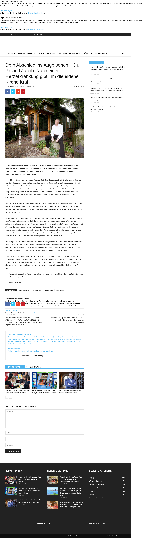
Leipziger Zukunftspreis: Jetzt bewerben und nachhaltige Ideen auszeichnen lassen (106, 99)
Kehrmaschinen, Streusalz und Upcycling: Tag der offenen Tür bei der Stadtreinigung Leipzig (106, 89)
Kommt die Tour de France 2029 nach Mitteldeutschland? (103, 80)
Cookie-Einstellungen (74, 536)
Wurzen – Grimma (26, 53)
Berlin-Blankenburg (24, 290)
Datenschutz (87, 536)
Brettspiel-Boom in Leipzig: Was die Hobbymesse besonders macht (107, 108)
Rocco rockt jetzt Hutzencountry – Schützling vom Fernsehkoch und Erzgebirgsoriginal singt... (71, 504)
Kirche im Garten (38, 290)
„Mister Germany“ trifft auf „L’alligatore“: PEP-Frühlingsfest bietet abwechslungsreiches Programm (67, 320)
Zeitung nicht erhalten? (11, 34)
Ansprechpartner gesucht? (27, 34)
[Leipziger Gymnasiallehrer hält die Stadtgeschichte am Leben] (71, 380)
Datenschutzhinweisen (36, 13)
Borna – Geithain (46, 53)
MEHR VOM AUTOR (33, 367)
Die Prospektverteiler (51, 34)
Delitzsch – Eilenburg (69, 53)
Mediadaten (40, 34)
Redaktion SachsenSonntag (16, 86)
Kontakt (114, 536)
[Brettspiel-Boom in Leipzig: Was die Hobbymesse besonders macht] (17, 380)
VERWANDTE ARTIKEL (15, 367)
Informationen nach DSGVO (101, 536)
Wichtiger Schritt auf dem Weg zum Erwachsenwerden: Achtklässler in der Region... (71, 479)
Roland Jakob (49, 290)
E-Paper (61, 34)
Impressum (122, 536)
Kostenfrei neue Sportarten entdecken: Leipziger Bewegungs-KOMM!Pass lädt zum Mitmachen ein (107, 69)
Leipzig (10, 53)
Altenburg (100, 53)
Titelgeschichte (60, 290)
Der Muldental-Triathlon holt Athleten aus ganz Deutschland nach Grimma (29, 491)
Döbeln (87, 53)
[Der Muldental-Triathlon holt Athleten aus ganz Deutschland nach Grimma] (44, 380)
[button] (123, 53)
